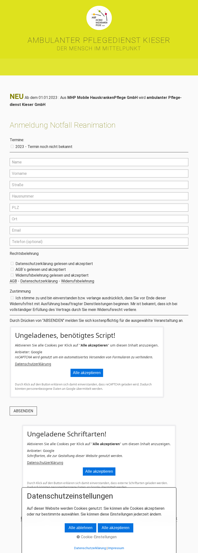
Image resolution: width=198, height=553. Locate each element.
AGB (13, 281)
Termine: (17, 140)
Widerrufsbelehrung (77, 281)
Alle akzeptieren (87, 373)
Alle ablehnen (80, 528)
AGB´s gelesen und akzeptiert (40, 269)
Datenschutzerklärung (39, 281)
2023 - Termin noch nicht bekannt (43, 146)
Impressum (116, 548)
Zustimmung (20, 291)
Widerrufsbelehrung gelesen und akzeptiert (52, 275)
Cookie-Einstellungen (98, 537)
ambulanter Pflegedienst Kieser (99, 40)
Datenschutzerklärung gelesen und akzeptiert (54, 263)
